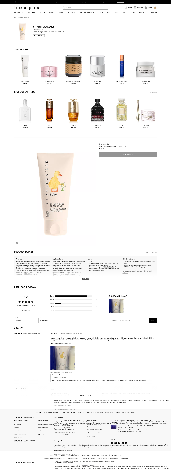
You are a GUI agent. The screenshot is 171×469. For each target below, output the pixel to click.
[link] (25, 82)
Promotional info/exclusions (126, 431)
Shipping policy (18, 437)
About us (65, 424)
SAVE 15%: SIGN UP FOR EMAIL (48, 412)
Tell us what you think (20, 441)
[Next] (154, 65)
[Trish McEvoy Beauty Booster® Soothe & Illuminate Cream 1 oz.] (97, 66)
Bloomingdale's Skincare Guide (104, 263)
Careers (65, 431)
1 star (52, 310)
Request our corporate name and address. (103, 461)
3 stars (52, 303)
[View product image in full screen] (17, 243)
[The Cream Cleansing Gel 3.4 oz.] (122, 66)
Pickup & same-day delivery (94, 432)
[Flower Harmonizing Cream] (146, 66)
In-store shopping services (94, 429)
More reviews (85, 395)
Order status (41, 431)
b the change (66, 427)
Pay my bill (41, 434)
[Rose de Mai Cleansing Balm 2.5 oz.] (49, 66)
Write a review (26, 310)
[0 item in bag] (155, 8)
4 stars (52, 299)
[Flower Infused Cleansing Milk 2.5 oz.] (25, 66)
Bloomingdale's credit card (46, 424)
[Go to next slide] (153, 2)
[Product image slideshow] (55, 194)
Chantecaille (38, 30)
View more (85, 278)
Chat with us (17, 424)
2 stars (52, 307)
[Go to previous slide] (15, 2)
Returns (125, 273)
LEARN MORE (120, 2)
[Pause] (155, 2)
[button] (55, 194)
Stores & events (91, 436)
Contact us (17, 427)
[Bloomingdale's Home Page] (27, 8)
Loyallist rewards (43, 427)
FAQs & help (17, 431)
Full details (38, 36)
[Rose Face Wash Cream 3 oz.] (73, 66)
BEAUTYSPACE (109, 267)
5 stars (52, 296)
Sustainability (66, 434)
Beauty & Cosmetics (23, 17)
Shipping (146, 271)
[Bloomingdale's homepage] (15, 17)
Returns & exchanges (20, 434)
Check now (138, 431)
